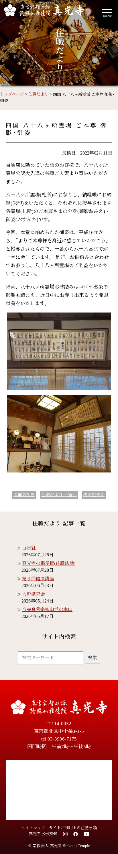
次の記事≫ (94, 494)
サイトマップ (33, 828)
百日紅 (29, 547)
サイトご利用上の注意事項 (73, 828)
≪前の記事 (24, 494)
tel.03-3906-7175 (59, 739)
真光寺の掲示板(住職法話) (48, 563)
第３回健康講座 (38, 578)
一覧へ (59, 494)
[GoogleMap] (59, 789)
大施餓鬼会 (33, 594)
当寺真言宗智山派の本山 (47, 609)
